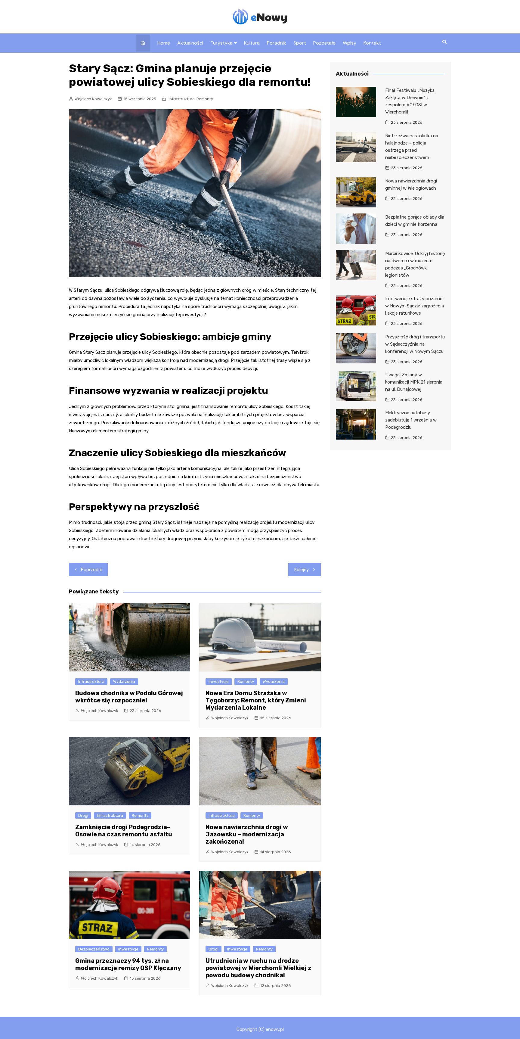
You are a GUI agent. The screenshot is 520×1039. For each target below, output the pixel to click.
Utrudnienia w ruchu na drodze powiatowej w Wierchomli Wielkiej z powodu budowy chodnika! (258, 968)
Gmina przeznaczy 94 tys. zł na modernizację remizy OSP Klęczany (128, 964)
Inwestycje (219, 681)
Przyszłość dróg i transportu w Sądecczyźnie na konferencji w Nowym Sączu (415, 344)
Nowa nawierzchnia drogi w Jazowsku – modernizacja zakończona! (247, 834)
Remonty (205, 99)
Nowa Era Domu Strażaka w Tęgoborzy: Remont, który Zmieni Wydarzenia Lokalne (256, 700)
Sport (299, 43)
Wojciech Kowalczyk (93, 99)
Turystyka (221, 43)
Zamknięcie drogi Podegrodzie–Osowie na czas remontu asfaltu (123, 830)
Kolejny (301, 570)
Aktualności (190, 43)
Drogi (83, 815)
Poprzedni (91, 570)
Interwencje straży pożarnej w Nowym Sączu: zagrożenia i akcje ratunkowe (414, 306)
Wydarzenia (124, 681)
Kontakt (372, 43)
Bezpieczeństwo (94, 949)
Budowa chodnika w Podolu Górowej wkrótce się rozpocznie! (129, 696)
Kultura (252, 43)
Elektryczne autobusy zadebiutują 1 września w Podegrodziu (411, 420)
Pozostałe (324, 43)
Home (163, 43)
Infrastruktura (182, 99)
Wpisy (349, 43)
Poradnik (276, 43)
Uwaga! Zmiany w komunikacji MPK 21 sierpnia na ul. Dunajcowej (413, 382)
